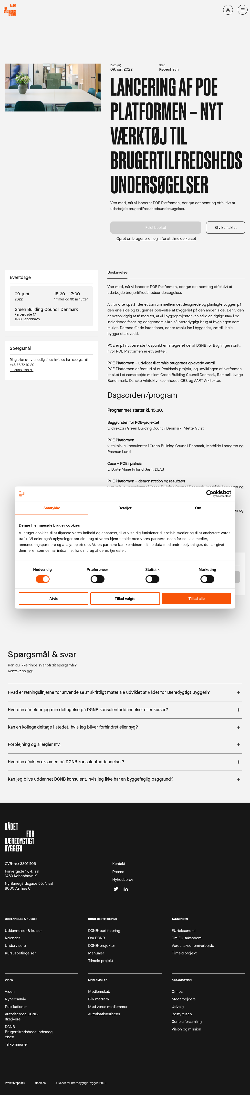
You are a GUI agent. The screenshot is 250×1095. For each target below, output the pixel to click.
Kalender (12, 938)
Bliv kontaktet (226, 227)
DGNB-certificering (104, 930)
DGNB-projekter (101, 945)
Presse (118, 871)
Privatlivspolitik (15, 1083)
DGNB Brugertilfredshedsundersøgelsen (28, 1032)
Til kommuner (16, 1044)
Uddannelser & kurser (23, 930)
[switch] (97, 579)
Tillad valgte (125, 599)
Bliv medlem (98, 999)
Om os (177, 991)
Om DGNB (96, 938)
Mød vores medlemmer (107, 1006)
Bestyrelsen (182, 1014)
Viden (10, 991)
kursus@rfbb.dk (21, 370)
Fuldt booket (156, 227)
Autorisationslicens (104, 1014)
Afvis (53, 599)
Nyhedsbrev (122, 879)
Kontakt (118, 863)
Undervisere (15, 945)
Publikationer (16, 1006)
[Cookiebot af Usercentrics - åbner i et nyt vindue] (209, 493)
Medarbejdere (184, 999)
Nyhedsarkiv (15, 999)
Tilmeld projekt (100, 960)
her (29, 671)
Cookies (40, 1083)
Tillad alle (196, 599)
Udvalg (178, 1006)
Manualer (96, 953)
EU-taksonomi (183, 930)
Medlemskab (99, 991)
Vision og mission (186, 1029)
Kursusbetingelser (20, 953)
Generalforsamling (187, 1021)
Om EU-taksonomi (187, 938)
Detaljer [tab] (125, 508)
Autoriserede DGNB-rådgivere (22, 1017)
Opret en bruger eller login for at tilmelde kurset (156, 238)
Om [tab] (198, 508)
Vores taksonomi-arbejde (193, 945)
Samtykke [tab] (51, 508)
